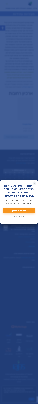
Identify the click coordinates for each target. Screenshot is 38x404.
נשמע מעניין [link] (19, 210)
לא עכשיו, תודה (19, 216)
